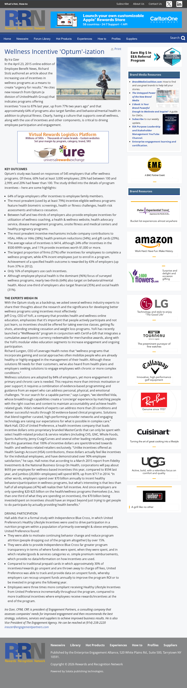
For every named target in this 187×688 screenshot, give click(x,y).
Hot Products (64, 38)
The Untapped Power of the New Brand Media (143, 96)
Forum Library (42, 38)
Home (7, 38)
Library (75, 645)
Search (175, 38)
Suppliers (131, 38)
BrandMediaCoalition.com (147, 81)
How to (102, 38)
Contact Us (155, 3)
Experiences (84, 38)
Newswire (22, 38)
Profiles (116, 38)
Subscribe (123, 3)
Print (118, 49)
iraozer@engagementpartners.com (27, 627)
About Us (138, 3)
